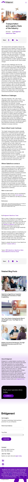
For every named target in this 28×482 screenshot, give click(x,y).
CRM (6, 250)
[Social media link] (2, 460)
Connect (8, 396)
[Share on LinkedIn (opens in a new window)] (17, 40)
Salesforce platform (9, 224)
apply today (18, 456)
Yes (19, 476)
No (24, 476)
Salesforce (11, 250)
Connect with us (11, 243)
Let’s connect (19, 195)
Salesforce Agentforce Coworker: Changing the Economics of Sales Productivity (11, 295)
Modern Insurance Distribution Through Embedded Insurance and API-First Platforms (13, 344)
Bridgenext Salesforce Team (10, 215)
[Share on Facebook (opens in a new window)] (12, 40)
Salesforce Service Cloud (12, 251)
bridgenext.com (20, 379)
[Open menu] (26, 2)
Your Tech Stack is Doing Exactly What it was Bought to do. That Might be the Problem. (13, 320)
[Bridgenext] (7, 2)
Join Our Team (5, 453)
